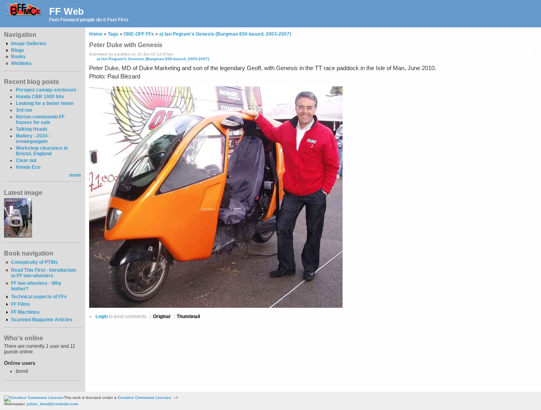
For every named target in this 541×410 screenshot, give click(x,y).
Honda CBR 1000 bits (40, 96)
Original (161, 316)
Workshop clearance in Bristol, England (42, 150)
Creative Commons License (144, 397)
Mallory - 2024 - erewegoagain (33, 138)
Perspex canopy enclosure (46, 90)
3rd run (24, 110)
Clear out (26, 160)
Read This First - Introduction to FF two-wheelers (43, 272)
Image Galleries (28, 43)
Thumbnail (188, 316)
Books (18, 56)
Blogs (17, 50)
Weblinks (21, 63)
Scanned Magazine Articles (41, 319)
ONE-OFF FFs (139, 34)
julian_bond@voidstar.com (52, 404)
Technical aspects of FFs (39, 296)
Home (96, 34)
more (75, 175)
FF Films (20, 304)
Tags (113, 34)
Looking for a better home (45, 103)
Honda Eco (28, 167)
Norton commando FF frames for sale (40, 119)
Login (101, 316)
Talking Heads (32, 129)
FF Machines (25, 312)
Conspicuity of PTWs (34, 262)
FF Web (66, 11)
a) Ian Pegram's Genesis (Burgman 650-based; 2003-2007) (225, 34)
